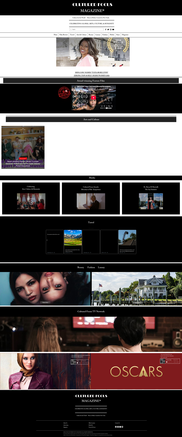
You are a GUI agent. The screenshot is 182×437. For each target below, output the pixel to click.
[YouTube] (113, 29)
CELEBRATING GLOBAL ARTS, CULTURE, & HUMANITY (91, 23)
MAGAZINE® (91, 401)
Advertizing (65, 425)
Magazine (65, 427)
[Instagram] (111, 29)
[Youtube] (122, 427)
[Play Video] (31, 203)
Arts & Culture (23, 158)
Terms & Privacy (92, 427)
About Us (65, 423)
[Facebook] (106, 29)
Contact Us (117, 423)
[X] (120, 427)
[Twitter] (108, 29)
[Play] (77, 363)
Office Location (92, 423)
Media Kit (91, 425)
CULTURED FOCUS (91, 396)
